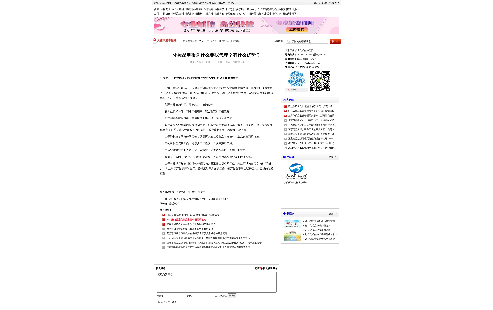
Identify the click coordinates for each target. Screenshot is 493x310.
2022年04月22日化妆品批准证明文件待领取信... (312, 148)
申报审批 (208, 13)
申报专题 (251, 13)
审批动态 (165, 13)
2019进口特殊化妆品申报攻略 (320, 239)
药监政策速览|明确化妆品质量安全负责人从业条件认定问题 (197, 233)
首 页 (156, 9)
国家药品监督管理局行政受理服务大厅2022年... (312, 138)
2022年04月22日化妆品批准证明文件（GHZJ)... (312, 143)
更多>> (333, 157)
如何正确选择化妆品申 (296, 182)
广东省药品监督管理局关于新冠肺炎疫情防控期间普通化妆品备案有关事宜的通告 (208, 238)
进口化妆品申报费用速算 (317, 225)
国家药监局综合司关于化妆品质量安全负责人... (312, 129)
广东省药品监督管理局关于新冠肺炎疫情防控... (312, 111)
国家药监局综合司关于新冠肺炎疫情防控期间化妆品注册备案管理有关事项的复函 (208, 247)
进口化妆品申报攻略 (268, 13)
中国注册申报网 (288, 13)
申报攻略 (190, 192)
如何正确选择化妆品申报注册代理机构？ (278, 9)
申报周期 (187, 9)
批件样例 (219, 13)
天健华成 (180, 192)
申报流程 (176, 13)
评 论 (232, 295)
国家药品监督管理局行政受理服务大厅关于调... (312, 134)
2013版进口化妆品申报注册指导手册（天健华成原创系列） (199, 199)
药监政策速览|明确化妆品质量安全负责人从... (311, 106)
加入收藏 (329, 2)
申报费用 (187, 13)
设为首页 (318, 2)
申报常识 (176, 9)
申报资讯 (165, 9)
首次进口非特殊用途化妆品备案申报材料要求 (190, 229)
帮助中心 (251, 9)
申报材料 (197, 13)
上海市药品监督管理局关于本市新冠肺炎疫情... (312, 115)
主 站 (156, 13)
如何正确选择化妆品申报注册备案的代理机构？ (191, 224)
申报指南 (197, 9)
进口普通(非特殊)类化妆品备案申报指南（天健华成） (194, 215)
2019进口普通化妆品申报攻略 (320, 221)
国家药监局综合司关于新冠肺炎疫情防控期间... (312, 124)
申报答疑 (219, 9)
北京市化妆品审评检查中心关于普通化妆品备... (312, 120)
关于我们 (241, 9)
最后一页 (174, 203)
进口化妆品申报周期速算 (317, 230)
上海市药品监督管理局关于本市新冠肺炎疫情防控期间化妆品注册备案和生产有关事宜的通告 (214, 242)
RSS (337, 2)
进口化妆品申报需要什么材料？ (321, 234)
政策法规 (208, 9)
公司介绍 (230, 13)
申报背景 (230, 9)
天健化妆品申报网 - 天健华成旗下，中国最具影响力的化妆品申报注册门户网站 (194, 2)
